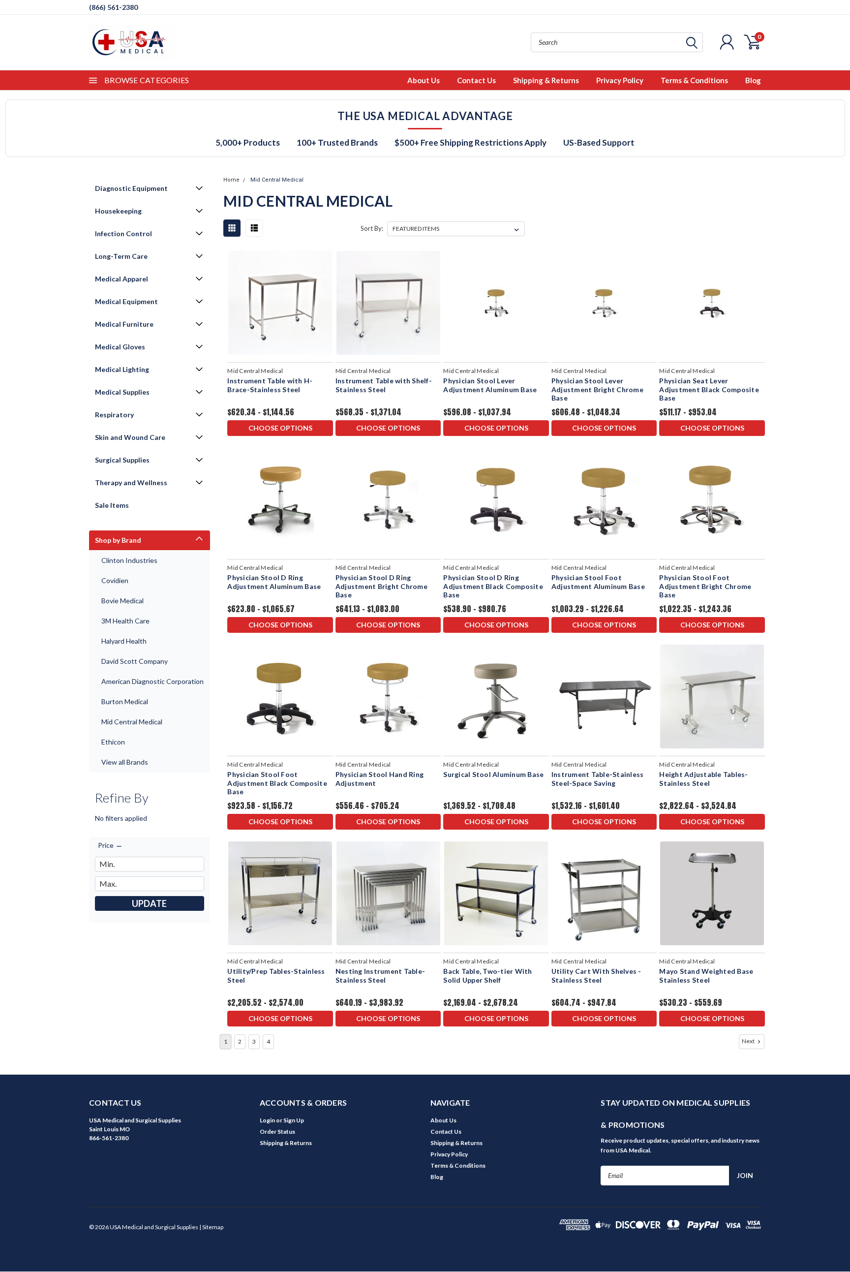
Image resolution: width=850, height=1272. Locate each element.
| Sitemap (211, 1227)
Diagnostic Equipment (131, 188)
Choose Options (280, 428)
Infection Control (123, 233)
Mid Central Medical (131, 721)
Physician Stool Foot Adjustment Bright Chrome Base (705, 586)
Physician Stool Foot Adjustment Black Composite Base (277, 783)
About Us (423, 80)
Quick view (280, 303)
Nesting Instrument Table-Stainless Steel (380, 975)
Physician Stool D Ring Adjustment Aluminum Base (274, 581)
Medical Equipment (126, 301)
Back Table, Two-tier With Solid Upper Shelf (487, 975)
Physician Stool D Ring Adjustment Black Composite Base (493, 586)
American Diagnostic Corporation (152, 681)
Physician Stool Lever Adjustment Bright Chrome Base (597, 389)
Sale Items (112, 505)
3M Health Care (125, 621)
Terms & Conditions (694, 80)
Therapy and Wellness (131, 482)
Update (149, 903)
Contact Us (476, 80)
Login (267, 1120)
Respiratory (114, 414)
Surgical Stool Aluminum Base (493, 774)
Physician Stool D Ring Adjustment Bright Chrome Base (381, 586)
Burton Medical (124, 701)
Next (749, 1041)
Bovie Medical (122, 600)
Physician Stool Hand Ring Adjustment (379, 778)
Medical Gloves (120, 346)
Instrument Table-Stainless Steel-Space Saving (597, 778)
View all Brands (124, 762)
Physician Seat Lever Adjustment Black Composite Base (709, 389)
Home (231, 180)
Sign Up (293, 1120)
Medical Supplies (122, 392)
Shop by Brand (118, 540)
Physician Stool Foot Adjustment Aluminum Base (598, 581)
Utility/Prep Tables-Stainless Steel (276, 975)
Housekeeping (118, 211)
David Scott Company (134, 661)
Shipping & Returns (546, 80)
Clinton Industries (129, 560)
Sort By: (372, 228)
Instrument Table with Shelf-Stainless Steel (383, 385)
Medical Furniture (124, 324)
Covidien (114, 580)
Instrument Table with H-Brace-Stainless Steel (269, 385)
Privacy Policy (619, 80)
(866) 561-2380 (113, 7)
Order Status (277, 1131)
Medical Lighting (122, 369)
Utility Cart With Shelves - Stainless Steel (596, 975)
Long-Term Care (121, 256)
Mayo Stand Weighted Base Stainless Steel (706, 975)
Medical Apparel (121, 279)
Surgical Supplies (122, 460)
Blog (753, 80)
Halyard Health (124, 641)
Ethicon (113, 742)
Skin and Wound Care (130, 437)
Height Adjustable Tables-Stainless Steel (703, 778)
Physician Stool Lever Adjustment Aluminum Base (490, 385)
